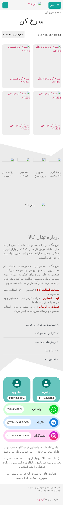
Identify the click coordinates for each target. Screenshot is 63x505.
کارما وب (40, 499)
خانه (59, 12)
